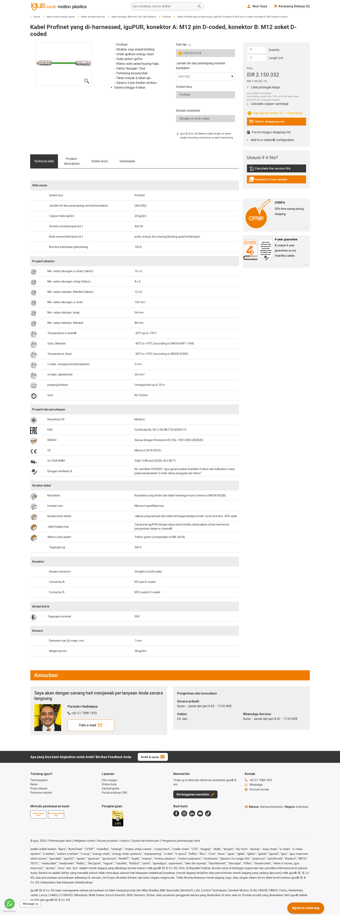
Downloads (127, 161)
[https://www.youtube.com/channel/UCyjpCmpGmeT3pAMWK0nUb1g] (200, 813)
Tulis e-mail (87, 725)
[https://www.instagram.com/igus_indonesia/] (184, 813)
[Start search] (199, 6)
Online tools (99, 161)
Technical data (44, 161)
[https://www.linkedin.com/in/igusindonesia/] (192, 813)
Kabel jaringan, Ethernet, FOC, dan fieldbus (134, 16)
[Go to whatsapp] (9, 904)
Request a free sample (268, 180)
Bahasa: (266, 806)
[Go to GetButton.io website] (9, 911)
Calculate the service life (270, 169)
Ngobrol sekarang (305, 908)
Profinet (167, 16)
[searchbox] (164, 6)
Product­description (72, 161)
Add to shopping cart (266, 122)
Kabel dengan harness (93, 16)
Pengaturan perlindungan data (181, 840)
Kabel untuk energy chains (61, 16)
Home (37, 16)
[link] (276, 170)
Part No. (181, 44)
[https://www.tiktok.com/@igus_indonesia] (208, 813)
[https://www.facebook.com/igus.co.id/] (176, 813)
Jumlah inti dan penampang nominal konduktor (200, 65)
